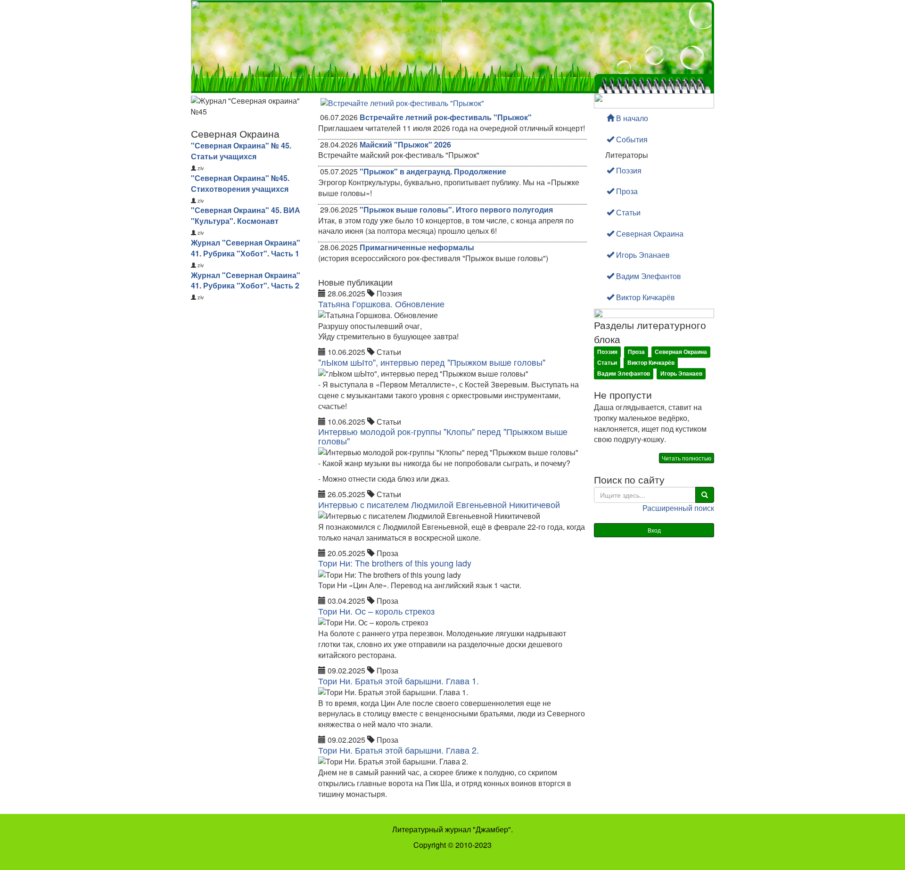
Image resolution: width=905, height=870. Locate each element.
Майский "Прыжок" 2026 (405, 144)
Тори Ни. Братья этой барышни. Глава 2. (398, 750)
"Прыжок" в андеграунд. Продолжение (433, 171)
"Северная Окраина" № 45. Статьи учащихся (241, 151)
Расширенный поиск (678, 507)
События (631, 139)
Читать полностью (686, 458)
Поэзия (628, 170)
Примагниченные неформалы (417, 247)
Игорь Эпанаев (642, 254)
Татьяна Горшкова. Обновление (381, 303)
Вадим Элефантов (647, 276)
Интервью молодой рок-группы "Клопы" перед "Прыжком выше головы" (443, 436)
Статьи (627, 212)
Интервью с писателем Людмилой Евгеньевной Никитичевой (439, 504)
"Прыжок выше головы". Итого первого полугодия (456, 209)
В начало (631, 118)
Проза (626, 191)
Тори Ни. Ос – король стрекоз (376, 611)
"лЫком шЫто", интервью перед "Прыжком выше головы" (431, 362)
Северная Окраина (648, 233)
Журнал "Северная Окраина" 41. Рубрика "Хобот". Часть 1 (245, 248)
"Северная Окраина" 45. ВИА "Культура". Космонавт (245, 215)
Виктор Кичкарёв (644, 297)
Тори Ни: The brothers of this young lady (394, 563)
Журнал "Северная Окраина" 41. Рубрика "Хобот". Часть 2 (245, 280)
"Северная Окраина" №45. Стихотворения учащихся (240, 183)
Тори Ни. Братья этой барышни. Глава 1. (398, 680)
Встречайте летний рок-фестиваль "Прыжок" (446, 117)
